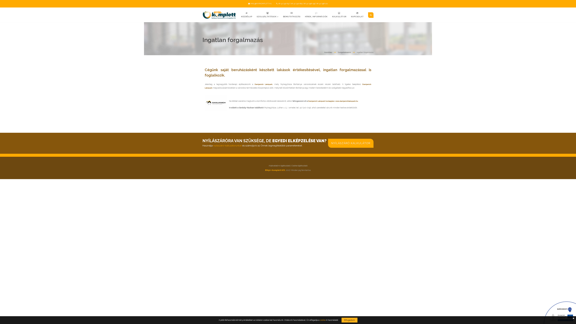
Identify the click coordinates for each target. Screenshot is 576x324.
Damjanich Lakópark (264, 84)
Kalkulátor (339, 16)
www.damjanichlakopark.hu (346, 101)
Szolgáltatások (266, 16)
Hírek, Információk (316, 16)
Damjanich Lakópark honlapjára (321, 101)
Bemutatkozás (291, 16)
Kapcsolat (357, 16)
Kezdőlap (246, 16)
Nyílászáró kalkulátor (350, 143)
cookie (323, 320)
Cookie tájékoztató (300, 166)
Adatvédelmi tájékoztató (279, 166)
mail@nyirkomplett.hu (261, 4)
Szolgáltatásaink (344, 52)
